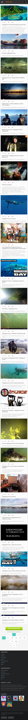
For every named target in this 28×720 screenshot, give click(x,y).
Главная (2, 654)
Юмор (2, 664)
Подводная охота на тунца (8, 218)
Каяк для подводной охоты (9, 53)
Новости (3, 655)
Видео (2, 659)
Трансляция (3, 657)
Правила (3, 677)
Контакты (3, 672)
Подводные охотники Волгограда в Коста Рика (14, 24)
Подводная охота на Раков (9, 496)
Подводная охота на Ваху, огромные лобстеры (14, 570)
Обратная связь (4, 670)
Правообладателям (5, 673)
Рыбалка (3, 662)
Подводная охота (4, 661)
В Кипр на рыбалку (7, 184)
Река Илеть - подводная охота (9, 308)
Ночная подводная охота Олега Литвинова (13, 443)
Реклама (3, 675)
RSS (2, 678)
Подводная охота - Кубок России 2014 (11, 544)
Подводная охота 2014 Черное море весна (13, 383)
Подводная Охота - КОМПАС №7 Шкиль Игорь (13, 333)
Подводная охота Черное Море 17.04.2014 (13, 620)
